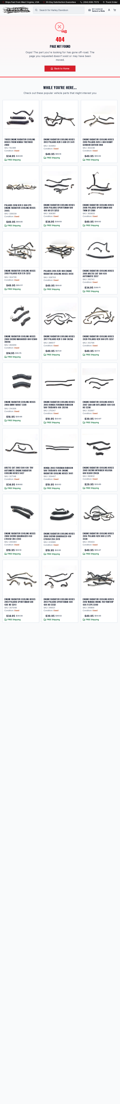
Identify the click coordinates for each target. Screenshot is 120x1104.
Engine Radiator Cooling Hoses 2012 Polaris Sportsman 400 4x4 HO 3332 (59, 601)
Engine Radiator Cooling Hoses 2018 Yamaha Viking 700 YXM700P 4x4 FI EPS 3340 (98, 601)
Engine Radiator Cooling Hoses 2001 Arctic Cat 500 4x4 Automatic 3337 (98, 273)
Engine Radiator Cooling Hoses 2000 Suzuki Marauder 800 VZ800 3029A (20, 339)
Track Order (112, 2)
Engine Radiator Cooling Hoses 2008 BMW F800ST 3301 (19, 403)
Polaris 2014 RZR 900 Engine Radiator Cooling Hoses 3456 (58, 272)
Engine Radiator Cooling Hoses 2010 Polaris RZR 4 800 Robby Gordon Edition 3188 (98, 142)
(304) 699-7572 (91, 2)
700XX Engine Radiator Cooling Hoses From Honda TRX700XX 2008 (19, 142)
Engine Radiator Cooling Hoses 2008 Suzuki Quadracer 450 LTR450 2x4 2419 (59, 536)
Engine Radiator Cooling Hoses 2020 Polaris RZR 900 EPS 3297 (98, 338)
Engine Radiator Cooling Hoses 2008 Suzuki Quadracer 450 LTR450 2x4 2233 (19, 536)
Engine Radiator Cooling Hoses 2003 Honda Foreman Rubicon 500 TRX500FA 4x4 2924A (59, 404)
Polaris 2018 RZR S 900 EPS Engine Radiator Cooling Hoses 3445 (19, 207)
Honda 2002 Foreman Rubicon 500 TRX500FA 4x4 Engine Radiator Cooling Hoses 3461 (58, 470)
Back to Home (61, 68)
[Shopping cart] (115, 10)
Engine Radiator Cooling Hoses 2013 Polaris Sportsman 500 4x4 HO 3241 (19, 601)
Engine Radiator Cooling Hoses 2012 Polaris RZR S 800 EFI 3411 (59, 141)
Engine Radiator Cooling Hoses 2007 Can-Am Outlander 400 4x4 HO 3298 (99, 404)
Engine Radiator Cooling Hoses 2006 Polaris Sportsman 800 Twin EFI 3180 (98, 207)
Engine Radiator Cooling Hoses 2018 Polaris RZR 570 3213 (19, 272)
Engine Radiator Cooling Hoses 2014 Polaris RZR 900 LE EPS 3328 (98, 536)
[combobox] (58, 10)
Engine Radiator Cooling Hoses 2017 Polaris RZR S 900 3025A (59, 338)
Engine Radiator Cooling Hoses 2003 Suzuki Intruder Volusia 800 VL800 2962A (98, 470)
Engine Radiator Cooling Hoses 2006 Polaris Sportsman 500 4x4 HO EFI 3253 (59, 207)
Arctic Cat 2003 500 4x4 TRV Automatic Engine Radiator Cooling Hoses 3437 (18, 470)
